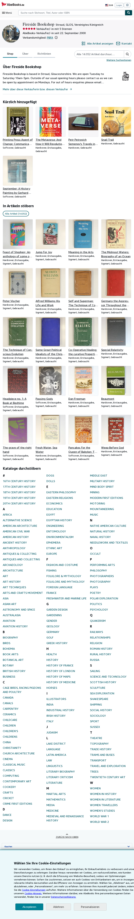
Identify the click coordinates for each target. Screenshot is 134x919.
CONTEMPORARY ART (17, 781)
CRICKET (8, 798)
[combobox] (71, 12)
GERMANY (52, 632)
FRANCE (51, 593)
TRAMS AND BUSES (102, 754)
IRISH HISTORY (56, 715)
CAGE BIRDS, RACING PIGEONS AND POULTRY (22, 690)
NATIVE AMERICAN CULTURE (108, 525)
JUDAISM (52, 732)
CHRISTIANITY (12, 748)
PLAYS (94, 587)
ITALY (50, 721)
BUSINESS (9, 676)
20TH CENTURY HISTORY (19, 503)
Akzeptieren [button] (29, 906)
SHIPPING (96, 704)
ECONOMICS (54, 503)
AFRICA (7, 514)
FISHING (51, 570)
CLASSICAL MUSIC (14, 764)
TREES (94, 771)
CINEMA (8, 759)
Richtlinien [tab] (44, 53)
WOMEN (95, 788)
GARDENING (54, 615)
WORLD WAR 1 (99, 816)
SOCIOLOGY (98, 715)
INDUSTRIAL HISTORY (60, 710)
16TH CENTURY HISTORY (19, 481)
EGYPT (50, 514)
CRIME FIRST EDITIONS (17, 803)
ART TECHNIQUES (14, 587)
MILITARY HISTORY (102, 481)
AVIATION (9, 620)
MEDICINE (52, 810)
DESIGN (7, 820)
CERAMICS (9, 714)
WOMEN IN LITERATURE (105, 799)
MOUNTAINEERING (102, 509)
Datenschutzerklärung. (63, 896)
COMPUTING (11, 775)
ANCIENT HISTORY (15, 542)
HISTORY (52, 660)
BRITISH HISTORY (14, 671)
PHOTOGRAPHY (100, 581)
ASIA (6, 598)
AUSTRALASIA (12, 615)
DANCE (7, 815)
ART (5, 576)
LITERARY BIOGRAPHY (60, 771)
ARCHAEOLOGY (13, 565)
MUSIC (94, 514)
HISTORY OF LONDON (60, 671)
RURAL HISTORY (100, 654)
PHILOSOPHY (98, 570)
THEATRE (96, 738)
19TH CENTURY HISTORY (19, 498)
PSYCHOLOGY (99, 609)
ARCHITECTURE (13, 570)
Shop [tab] (10, 53)
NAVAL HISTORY (100, 537)
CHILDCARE (10, 720)
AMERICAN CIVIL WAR (16, 531)
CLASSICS (9, 770)
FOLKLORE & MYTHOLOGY (63, 576)
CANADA (8, 697)
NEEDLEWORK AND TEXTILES (109, 542)
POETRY (95, 593)
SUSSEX (95, 727)
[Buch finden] (128, 12)
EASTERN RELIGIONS (59, 498)
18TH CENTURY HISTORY (19, 492)
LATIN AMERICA (56, 754)
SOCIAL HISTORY (101, 710)
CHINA (7, 742)
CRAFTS (8, 792)
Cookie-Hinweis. (33, 893)
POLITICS (96, 604)
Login (119, 5)
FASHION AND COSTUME (62, 565)
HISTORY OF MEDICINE (61, 682)
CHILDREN (9, 725)
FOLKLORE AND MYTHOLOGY (65, 581)
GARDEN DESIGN (57, 609)
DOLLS (50, 481)
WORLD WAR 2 (99, 822)
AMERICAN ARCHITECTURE (20, 525)
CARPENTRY (10, 708)
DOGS (50, 475)
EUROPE (51, 553)
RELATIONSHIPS (100, 637)
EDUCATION (54, 509)
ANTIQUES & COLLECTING (19, 553)
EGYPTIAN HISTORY (59, 520)
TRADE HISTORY (100, 749)
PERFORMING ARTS (102, 565)
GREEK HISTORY (57, 643)
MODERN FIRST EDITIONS (106, 498)
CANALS (8, 703)
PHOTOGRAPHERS (102, 576)
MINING (94, 492)
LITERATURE (54, 782)
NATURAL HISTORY (102, 531)
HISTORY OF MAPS (58, 676)
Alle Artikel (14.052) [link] (16, 213)
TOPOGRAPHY (99, 743)
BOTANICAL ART (13, 660)
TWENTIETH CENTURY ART (107, 777)
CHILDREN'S (10, 731)
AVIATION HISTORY (15, 626)
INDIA (49, 704)
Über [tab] (25, 53)
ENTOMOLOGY (56, 531)
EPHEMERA (53, 542)
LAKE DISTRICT (56, 743)
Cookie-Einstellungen (34, 889)
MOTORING (97, 503)
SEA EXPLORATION (102, 693)
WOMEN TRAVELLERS (104, 805)
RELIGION (96, 643)
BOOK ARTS (10, 654)
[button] (56, 37)
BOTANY (8, 665)
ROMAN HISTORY (101, 648)
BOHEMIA (9, 648)
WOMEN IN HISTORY (103, 794)
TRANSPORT (98, 760)
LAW (49, 760)
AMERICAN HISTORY (16, 537)
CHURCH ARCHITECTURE (19, 753)
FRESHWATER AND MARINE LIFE (66, 598)
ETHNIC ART (54, 548)
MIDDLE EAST (98, 475)
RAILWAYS (96, 632)
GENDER (51, 620)
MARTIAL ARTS (56, 794)
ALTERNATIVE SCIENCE (17, 520)
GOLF (49, 637)
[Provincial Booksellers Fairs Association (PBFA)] (125, 80)
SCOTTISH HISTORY (103, 682)
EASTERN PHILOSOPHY (61, 492)
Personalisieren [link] (90, 906)
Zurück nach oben (67, 836)
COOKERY (9, 787)
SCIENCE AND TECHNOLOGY (108, 676)
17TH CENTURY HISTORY (19, 486)
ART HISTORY (12, 581)
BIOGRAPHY (10, 637)
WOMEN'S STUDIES (102, 810)
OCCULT (95, 553)
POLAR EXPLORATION (104, 598)
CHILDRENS (10, 736)
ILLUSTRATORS (56, 699)
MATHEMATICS (55, 799)
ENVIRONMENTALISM (59, 537)
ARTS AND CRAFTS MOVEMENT (23, 593)
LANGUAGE (53, 749)
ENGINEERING (55, 525)
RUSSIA (94, 660)
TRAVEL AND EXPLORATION (108, 766)
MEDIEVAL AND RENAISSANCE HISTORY (65, 818)
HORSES (51, 687)
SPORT (94, 721)
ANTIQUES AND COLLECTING (21, 559)
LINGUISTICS (54, 766)
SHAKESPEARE (99, 699)
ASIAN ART (10, 604)
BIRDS (6, 643)
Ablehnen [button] (58, 906)
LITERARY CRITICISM (59, 777)
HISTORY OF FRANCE (59, 665)
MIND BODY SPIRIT (102, 486)
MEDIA (50, 805)
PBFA (50, 37)
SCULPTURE (97, 687)
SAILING (95, 671)
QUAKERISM (98, 620)
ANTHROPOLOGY (14, 548)
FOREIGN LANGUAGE (59, 587)
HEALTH (51, 654)
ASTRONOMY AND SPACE (19, 609)
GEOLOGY (52, 626)
